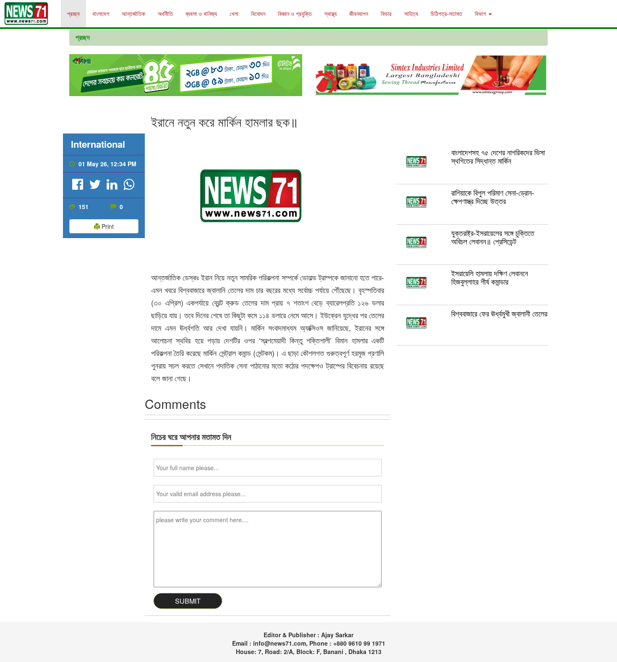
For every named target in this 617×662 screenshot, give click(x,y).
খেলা (234, 13)
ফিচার (386, 13)
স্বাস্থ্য (330, 13)
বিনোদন (258, 13)
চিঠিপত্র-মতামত (446, 13)
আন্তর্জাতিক (133, 13)
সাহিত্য (411, 13)
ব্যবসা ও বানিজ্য (201, 13)
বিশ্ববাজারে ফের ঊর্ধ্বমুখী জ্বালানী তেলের (499, 313)
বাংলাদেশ (100, 13)
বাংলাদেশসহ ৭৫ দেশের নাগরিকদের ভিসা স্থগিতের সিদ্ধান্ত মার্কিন (498, 156)
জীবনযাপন (358, 13)
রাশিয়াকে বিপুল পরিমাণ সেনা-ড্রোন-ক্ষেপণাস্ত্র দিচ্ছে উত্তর (492, 196)
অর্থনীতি (165, 13)
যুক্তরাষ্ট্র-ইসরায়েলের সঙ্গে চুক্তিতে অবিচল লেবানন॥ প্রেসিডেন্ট (492, 236)
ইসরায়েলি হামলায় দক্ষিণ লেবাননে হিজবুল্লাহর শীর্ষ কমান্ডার (489, 277)
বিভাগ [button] (481, 13)
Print (107, 226)
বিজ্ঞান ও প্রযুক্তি (295, 13)
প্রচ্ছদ (73, 13)
